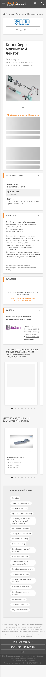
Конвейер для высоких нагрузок (20, 593)
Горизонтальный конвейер (22, 513)
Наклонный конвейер (20, 539)
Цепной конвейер (18, 544)
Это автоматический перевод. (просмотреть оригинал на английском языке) (21, 267)
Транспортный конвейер (21, 503)
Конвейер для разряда (20, 574)
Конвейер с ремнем (19, 508)
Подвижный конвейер (20, 610)
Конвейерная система (20, 604)
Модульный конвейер (20, 556)
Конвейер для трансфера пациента (21, 580)
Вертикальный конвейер (21, 587)
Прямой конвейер (18, 599)
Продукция (21, 29)
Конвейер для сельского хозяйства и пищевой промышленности (21, 521)
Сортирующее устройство (21, 533)
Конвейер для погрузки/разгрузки (21, 550)
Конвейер (15, 498)
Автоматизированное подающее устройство (20, 563)
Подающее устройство (20, 528)
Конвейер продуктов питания (23, 569)
